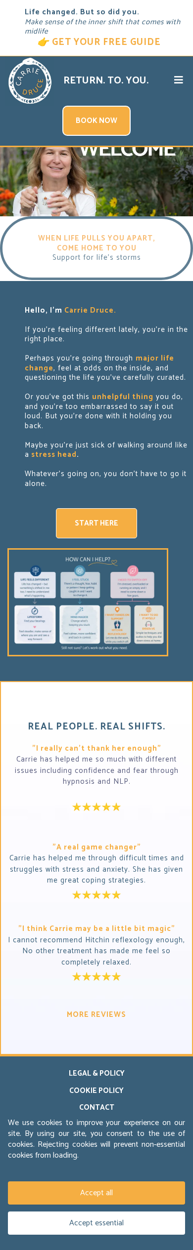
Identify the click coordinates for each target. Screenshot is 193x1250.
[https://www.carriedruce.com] (29, 81)
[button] (178, 81)
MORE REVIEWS (96, 1014)
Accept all (96, 1193)
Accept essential (96, 1223)
